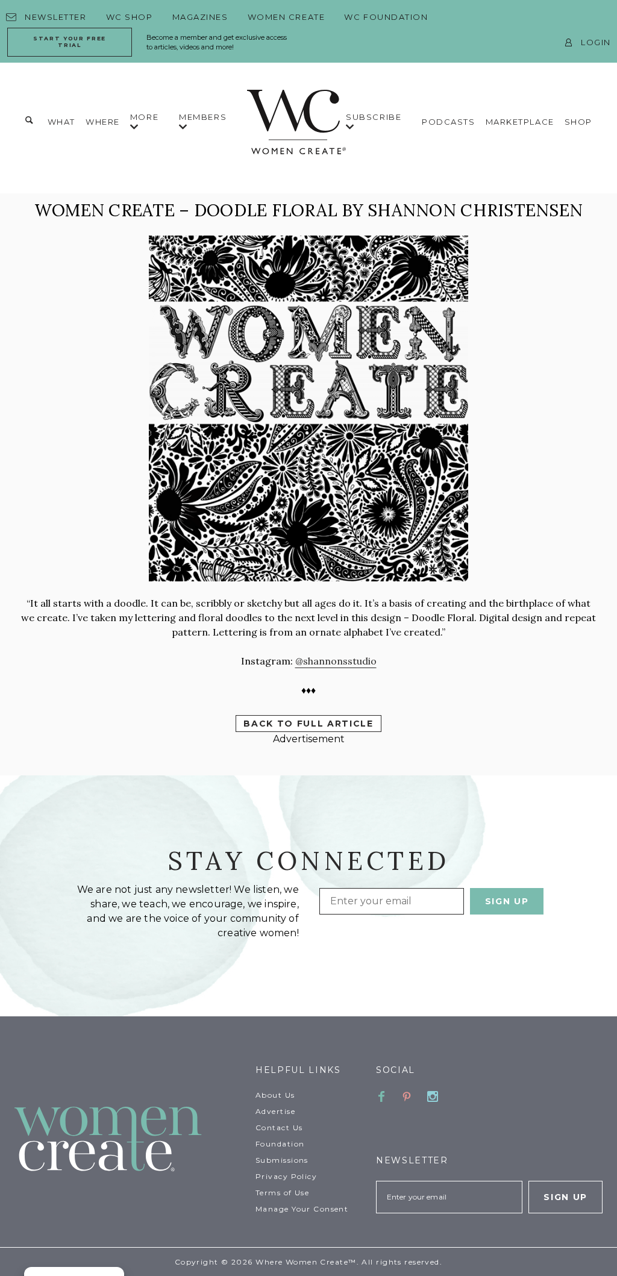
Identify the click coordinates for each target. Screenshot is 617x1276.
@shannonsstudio (336, 661)
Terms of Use (282, 1192)
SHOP (578, 122)
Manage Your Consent (301, 1208)
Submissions (281, 1160)
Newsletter (56, 17)
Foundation (279, 1143)
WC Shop (129, 17)
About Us (275, 1094)
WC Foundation (386, 17)
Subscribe (373, 117)
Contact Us (278, 1127)
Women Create (286, 17)
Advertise (275, 1111)
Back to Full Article (308, 723)
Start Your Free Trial (69, 41)
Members (203, 117)
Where (103, 122)
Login (596, 42)
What (61, 122)
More (144, 117)
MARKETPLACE (520, 122)
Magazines (200, 17)
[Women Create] (127, 1140)
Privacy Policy (286, 1176)
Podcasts (448, 122)
